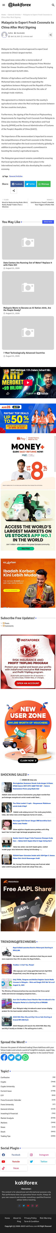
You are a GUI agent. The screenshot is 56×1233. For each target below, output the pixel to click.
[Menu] (3, 5)
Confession (28, 1077)
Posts (6, 623)
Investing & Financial (28, 1113)
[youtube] (28, 1205)
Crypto (28, 1082)
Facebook (18, 184)
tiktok (16, 1168)
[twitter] (23, 1205)
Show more (48, 222)
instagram (44, 1155)
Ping (19, 1221)
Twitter (32, 184)
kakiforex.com (31, 1226)
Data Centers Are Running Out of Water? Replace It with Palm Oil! (27, 264)
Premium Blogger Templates (21, 1229)
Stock (28, 1132)
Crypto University (28, 1086)
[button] (53, 5)
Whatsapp (45, 184)
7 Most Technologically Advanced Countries (24, 353)
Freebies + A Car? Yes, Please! (23, 965)
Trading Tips (28, 1136)
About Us (17, 1218)
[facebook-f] (19, 1205)
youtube (16, 1161)
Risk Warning (45, 1218)
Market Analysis (28, 1118)
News (28, 1127)
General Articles (14, 15)
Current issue (28, 1091)
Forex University (28, 1104)
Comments (8, 626)
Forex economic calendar (28, 1100)
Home (3, 15)
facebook (16, 1155)
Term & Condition (31, 1221)
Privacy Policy (30, 1218)
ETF (28, 1095)
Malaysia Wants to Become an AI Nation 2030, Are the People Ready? (27, 309)
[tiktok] (36, 1205)
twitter (44, 1161)
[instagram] (32, 1205)
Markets (28, 1123)
